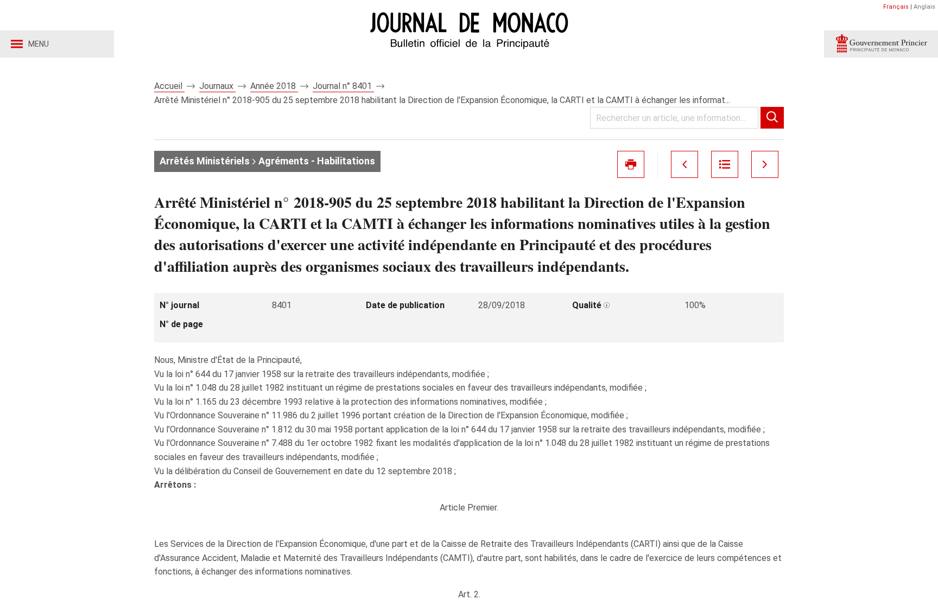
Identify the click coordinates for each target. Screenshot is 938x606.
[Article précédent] (684, 164)
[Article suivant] (764, 164)
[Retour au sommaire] (724, 164)
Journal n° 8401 (343, 86)
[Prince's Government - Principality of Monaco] (881, 44)
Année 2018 (274, 86)
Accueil (169, 86)
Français (896, 6)
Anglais (924, 6)
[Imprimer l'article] (630, 164)
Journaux (217, 86)
